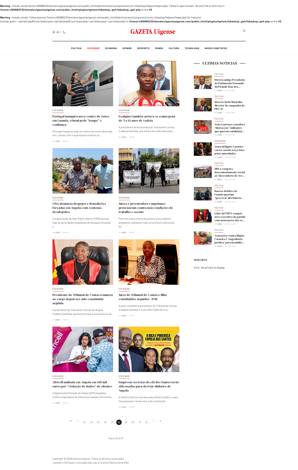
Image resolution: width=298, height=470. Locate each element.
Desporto (143, 48)
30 (133, 422)
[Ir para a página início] (70, 422)
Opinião (127, 48)
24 (91, 422)
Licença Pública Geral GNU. (114, 462)
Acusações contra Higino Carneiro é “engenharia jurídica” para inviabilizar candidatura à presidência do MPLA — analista (230, 242)
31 (140, 422)
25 (98, 422)
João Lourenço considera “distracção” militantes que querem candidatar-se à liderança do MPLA (230, 130)
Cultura (174, 48)
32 (146, 422)
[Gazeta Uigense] (153, 32)
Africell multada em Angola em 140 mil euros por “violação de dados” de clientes (82, 384)
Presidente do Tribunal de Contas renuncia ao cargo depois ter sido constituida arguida (82, 299)
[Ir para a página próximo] (153, 422)
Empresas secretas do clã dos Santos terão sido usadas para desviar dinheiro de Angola (149, 386)
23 (84, 422)
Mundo (159, 48)
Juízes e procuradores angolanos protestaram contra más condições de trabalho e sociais (146, 207)
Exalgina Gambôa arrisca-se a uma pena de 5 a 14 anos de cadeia (147, 118)
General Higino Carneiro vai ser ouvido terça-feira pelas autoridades (229, 150)
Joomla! (57, 462)
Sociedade (93, 48)
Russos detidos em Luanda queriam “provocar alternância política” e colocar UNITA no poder (229, 198)
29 (126, 422)
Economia (111, 48)
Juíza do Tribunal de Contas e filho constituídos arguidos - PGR (143, 297)
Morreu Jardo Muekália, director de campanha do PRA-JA (230, 105)
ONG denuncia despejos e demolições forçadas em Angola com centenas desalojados (79, 207)
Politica (76, 48)
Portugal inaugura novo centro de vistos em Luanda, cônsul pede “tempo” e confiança (80, 120)
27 (112, 422)
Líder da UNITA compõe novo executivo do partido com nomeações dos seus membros (230, 219)
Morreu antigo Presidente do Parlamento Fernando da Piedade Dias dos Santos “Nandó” (230, 85)
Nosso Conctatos (216, 48)
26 (105, 422)
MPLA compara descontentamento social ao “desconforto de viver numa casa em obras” (230, 174)
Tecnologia (192, 48)
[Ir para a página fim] (160, 422)
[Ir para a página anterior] (77, 422)
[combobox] (244, 30)
